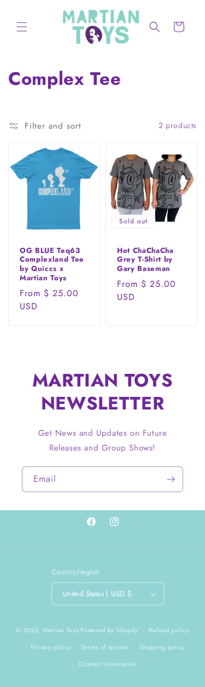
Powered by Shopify (109, 630)
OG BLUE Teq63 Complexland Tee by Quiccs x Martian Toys (52, 264)
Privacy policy (51, 647)
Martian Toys (60, 630)
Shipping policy (162, 647)
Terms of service (104, 647)
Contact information (108, 664)
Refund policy (169, 630)
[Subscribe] (171, 479)
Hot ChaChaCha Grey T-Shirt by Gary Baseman (145, 259)
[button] (22, 27)
